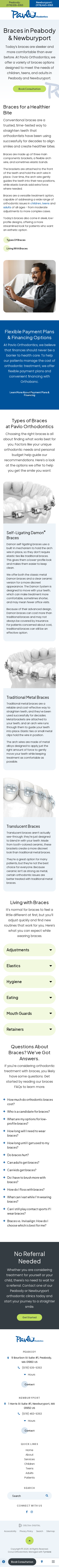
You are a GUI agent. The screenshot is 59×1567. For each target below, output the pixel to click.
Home (29, 1450)
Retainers (15, 1029)
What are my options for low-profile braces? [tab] (27, 1121)
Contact (30, 1384)
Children (29, 1464)
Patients (29, 1478)
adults (7, 207)
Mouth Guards (19, 1013)
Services (29, 1459)
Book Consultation (29, 88)
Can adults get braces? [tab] (23, 1162)
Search (39, 1531)
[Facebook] (27, 1511)
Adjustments (18, 949)
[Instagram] (32, 1511)
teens (45, 203)
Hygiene (14, 981)
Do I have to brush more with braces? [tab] (26, 1180)
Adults (29, 1473)
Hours (31, 1374)
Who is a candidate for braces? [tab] (28, 1111)
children (35, 203)
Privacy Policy (26, 1531)
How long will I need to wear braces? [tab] (26, 1133)
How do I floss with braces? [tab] (26, 1189)
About (29, 1455)
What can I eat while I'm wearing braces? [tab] (29, 1199)
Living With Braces (17, 248)
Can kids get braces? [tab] (21, 1170)
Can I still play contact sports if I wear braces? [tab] (29, 1211)
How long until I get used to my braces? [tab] (28, 1145)
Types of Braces (16, 239)
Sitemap (50, 1531)
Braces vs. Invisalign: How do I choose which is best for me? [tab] (27, 1223)
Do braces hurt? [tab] (18, 1155)
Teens (29, 1468)
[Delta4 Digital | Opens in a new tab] (29, 1525)
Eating (12, 997)
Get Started (29, 1317)
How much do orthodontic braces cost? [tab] (30, 1102)
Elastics (13, 965)
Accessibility (10, 1531)
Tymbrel (47, 1551)
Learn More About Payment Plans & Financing (29, 394)
